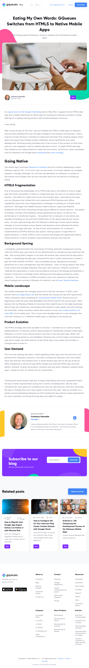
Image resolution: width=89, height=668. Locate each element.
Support (78, 593)
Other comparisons (40, 635)
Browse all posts (77, 491)
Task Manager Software (80, 627)
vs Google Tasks (39, 616)
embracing (41, 152)
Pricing (56, 601)
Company (39, 579)
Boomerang (58, 615)
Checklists (79, 583)
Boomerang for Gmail (59, 619)
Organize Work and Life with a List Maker (80, 633)
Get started (81, 5)
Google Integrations (58, 583)
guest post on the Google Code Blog (24, 112)
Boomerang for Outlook (59, 625)
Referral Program (39, 587)
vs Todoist (39, 627)
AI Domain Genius (79, 604)
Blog (37, 583)
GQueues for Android (37, 167)
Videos (77, 596)
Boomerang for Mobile (59, 630)
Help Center (79, 586)
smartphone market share (50, 298)
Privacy (60, 658)
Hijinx (77, 600)
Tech (73, 97)
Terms (67, 658)
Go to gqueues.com (57, 5)
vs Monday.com (41, 631)
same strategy (56, 152)
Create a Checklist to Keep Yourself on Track (80, 641)
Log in (70, 5)
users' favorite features (68, 280)
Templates (79, 579)
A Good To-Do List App (80, 621)
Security (45, 661)
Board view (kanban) (58, 596)
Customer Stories (39, 592)
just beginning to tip (25, 294)
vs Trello (39, 624)
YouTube (78, 589)
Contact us (40, 597)
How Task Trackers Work (80, 616)
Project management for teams (60, 590)
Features (57, 579)
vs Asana (39, 620)
